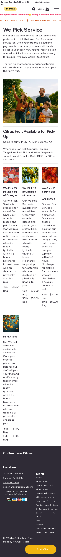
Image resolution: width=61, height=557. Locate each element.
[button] (47, 9)
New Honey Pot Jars (43, 501)
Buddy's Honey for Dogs (47, 505)
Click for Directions (42, 2)
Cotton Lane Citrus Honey (47, 509)
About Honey (42, 489)
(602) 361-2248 (11, 482)
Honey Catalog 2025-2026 (47, 493)
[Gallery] (54, 513)
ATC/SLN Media (21, 541)
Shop (38, 517)
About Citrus (41, 481)
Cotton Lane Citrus (18, 453)
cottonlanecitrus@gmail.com (18, 486)
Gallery (39, 513)
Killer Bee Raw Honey (45, 497)
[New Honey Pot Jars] (54, 501)
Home (39, 477)
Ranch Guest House (45, 532)
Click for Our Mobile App (47, 528)
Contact (39, 524)
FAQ (38, 520)
